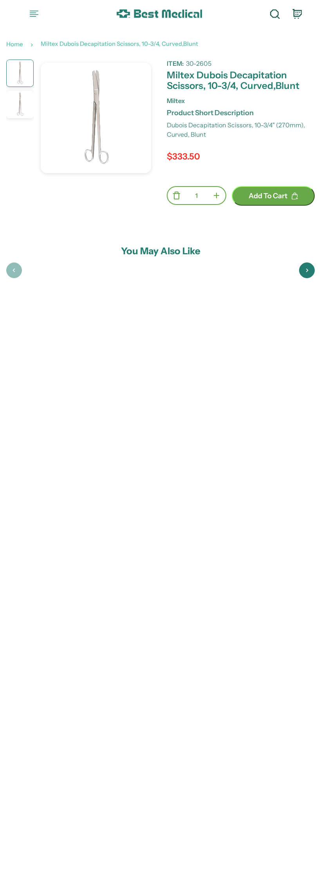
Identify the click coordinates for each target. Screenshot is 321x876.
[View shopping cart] (296, 13)
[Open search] (274, 13)
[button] (14, 270)
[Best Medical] (159, 14)
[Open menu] (34, 13)
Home (14, 44)
